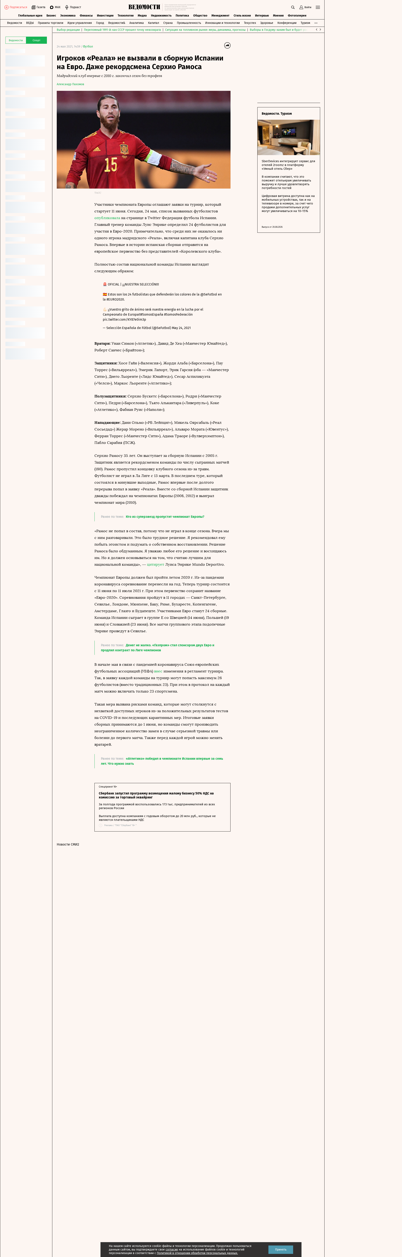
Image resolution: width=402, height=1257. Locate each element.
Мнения (278, 15)
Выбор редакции (68, 30)
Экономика (68, 15)
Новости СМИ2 (68, 844)
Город (100, 23)
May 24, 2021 (181, 328)
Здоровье (266, 23)
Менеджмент (220, 15)
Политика (182, 15)
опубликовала (107, 218)
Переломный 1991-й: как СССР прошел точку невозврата (122, 30)
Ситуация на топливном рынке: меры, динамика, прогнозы (205, 30)
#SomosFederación (178, 314)
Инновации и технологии (222, 23)
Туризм (305, 23)
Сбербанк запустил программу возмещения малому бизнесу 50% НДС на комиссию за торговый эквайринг (156, 795)
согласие (172, 1249)
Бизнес (51, 15)
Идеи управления (79, 23)
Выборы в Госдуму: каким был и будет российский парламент (292, 30)
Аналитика (136, 23)
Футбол (88, 46)
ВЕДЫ (30, 23)
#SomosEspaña (151, 314)
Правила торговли (50, 23)
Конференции (286, 23)
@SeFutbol (208, 294)
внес (158, 671)
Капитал (153, 23)
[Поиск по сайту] (293, 7)
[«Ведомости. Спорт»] (145, 7)
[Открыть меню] (318, 7)
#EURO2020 (115, 299)
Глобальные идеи (30, 15)
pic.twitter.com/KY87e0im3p (124, 319)
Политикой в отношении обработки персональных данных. (197, 1253)
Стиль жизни (242, 15)
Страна (168, 23)
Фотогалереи (297, 15)
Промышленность (189, 23)
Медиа (142, 15)
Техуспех (250, 23)
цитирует (155, 564)
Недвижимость (161, 15)
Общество (200, 15)
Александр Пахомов (70, 84)
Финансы (86, 15)
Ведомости (14, 23)
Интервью (262, 15)
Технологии (126, 15)
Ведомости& (116, 23)
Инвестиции (105, 15)
